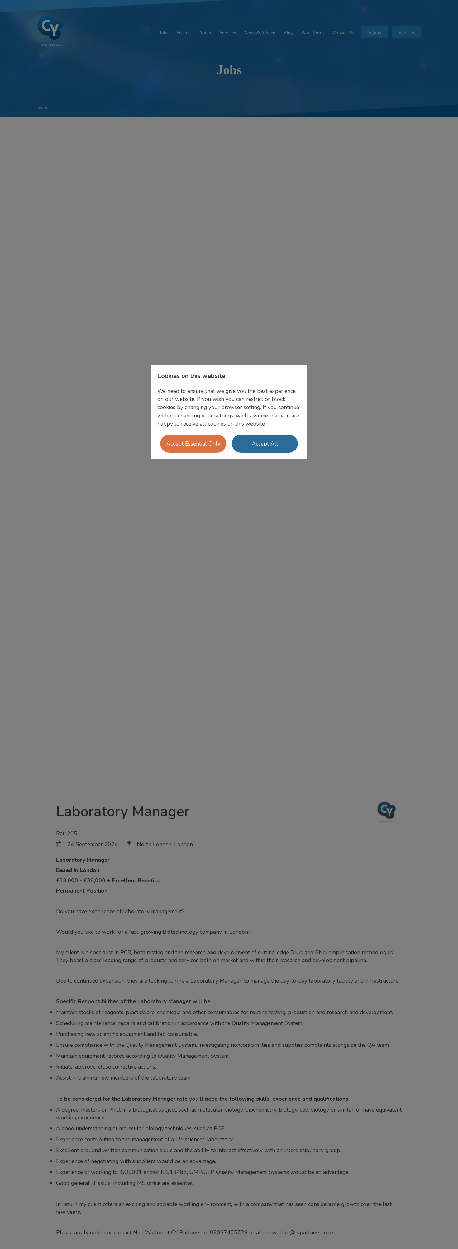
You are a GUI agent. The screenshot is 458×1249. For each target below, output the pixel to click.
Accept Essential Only (193, 443)
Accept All (265, 443)
